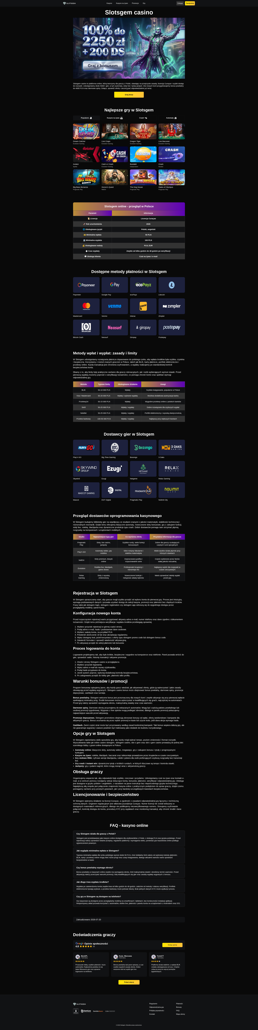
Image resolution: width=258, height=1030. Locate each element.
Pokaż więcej (129, 982)
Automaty (170, 118)
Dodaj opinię (172, 945)
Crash (141, 118)
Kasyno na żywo (113, 118)
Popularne (85, 118)
